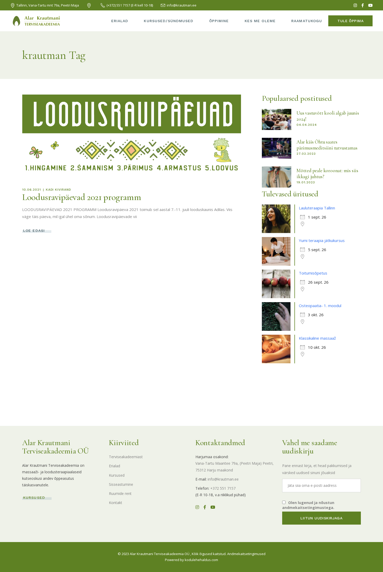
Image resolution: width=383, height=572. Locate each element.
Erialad (114, 465)
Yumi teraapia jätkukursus (322, 240)
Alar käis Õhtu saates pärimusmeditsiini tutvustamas (326, 145)
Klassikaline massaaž (317, 338)
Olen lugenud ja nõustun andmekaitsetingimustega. (308, 505)
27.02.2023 (306, 154)
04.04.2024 (306, 125)
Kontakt (115, 502)
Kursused (117, 475)
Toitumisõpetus (313, 273)
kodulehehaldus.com (201, 559)
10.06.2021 (31, 189)
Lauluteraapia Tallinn (317, 207)
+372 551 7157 (223, 488)
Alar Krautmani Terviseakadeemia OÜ (159, 553)
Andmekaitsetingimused (246, 553)
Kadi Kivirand (58, 189)
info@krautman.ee (223, 479)
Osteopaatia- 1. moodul (320, 305)
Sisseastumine (121, 484)
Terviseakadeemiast (126, 456)
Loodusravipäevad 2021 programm (81, 197)
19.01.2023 (305, 182)
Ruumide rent (120, 493)
